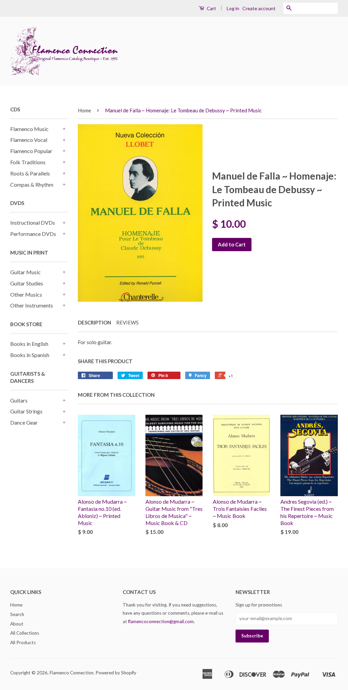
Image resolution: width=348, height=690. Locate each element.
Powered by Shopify (115, 672)
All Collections (24, 633)
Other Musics (26, 294)
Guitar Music (25, 272)
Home (84, 110)
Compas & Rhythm (31, 184)
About (16, 624)
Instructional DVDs (32, 222)
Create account (259, 8)
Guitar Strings (26, 411)
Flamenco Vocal (28, 139)
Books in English (29, 343)
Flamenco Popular (31, 151)
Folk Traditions (28, 162)
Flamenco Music (29, 129)
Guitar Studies (26, 283)
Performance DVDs (33, 233)
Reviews (127, 322)
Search (17, 614)
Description (94, 322)
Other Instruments (31, 305)
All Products (23, 642)
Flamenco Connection (71, 672)
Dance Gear (24, 422)
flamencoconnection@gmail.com (161, 621)
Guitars (19, 400)
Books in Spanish (29, 355)
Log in (233, 8)
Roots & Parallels (30, 173)
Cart (211, 8)
